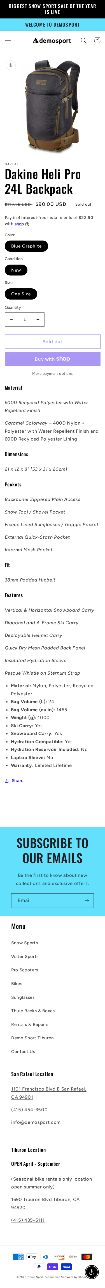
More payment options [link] (52, 373)
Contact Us (23, 1051)
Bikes (16, 983)
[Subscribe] (87, 900)
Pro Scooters (24, 970)
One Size (21, 293)
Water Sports (25, 956)
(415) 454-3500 (29, 1109)
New (16, 270)
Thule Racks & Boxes (33, 1010)
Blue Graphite (26, 246)
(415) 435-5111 (28, 1220)
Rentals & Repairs (29, 1024)
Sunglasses (23, 997)
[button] (7, 40)
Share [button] (18, 780)
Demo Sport (36, 1276)
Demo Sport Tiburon (32, 1037)
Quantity (13, 307)
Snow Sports (24, 942)
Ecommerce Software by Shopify (66, 1276)
